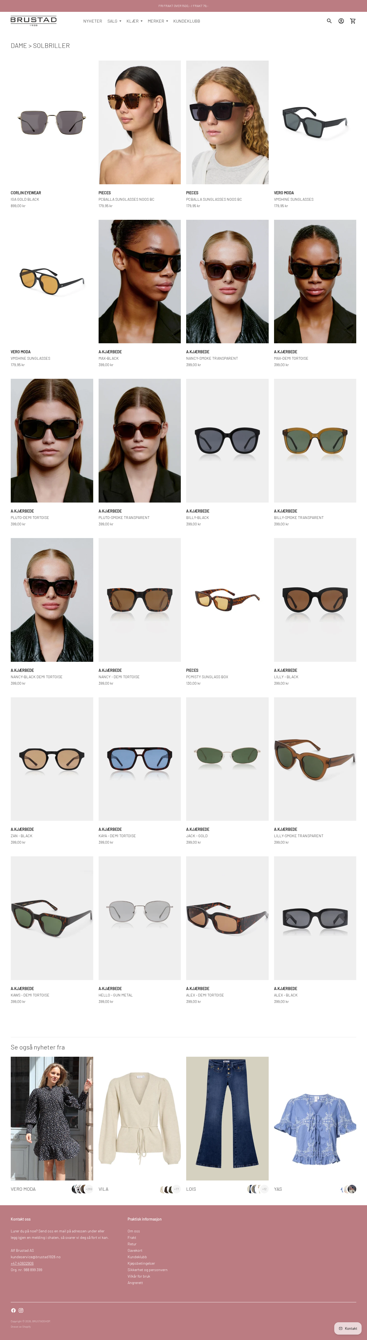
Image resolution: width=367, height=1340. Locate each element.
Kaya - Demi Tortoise (117, 835)
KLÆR (133, 20)
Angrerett (135, 1282)
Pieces (105, 192)
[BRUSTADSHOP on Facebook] (13, 1310)
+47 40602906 (22, 1263)
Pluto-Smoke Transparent (124, 517)
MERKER (156, 20)
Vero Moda (284, 192)
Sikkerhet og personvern (148, 1269)
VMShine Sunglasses (294, 199)
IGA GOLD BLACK (25, 199)
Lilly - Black (286, 676)
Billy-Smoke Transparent (299, 517)
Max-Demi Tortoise (291, 358)
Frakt (132, 1237)
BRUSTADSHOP (41, 1321)
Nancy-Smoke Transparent (212, 358)
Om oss (134, 1231)
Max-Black (109, 358)
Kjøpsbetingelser (141, 1263)
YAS (278, 1189)
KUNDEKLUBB (186, 20)
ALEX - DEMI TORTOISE (205, 995)
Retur (132, 1244)
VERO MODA (23, 1189)
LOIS (191, 1189)
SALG (112, 20)
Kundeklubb (137, 1256)
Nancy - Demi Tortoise (119, 676)
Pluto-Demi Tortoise (30, 517)
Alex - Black (286, 995)
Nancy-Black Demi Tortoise (37, 676)
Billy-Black (197, 517)
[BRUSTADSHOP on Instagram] (21, 1310)
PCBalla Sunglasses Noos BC (126, 199)
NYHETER (92, 20)
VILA (104, 1189)
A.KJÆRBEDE (110, 351)
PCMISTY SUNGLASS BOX (207, 676)
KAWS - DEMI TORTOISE (30, 995)
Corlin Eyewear (26, 192)
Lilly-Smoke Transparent (298, 835)
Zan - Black (22, 835)
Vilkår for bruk (139, 1276)
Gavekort (135, 1250)
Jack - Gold (197, 835)
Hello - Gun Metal (116, 995)
